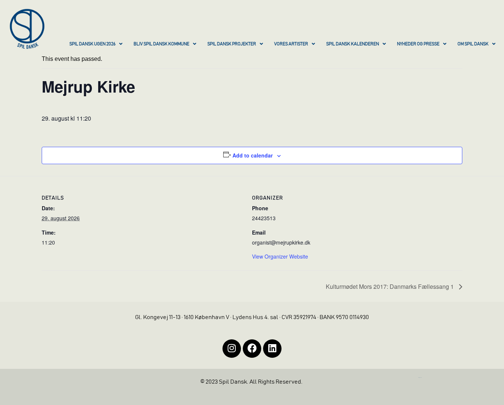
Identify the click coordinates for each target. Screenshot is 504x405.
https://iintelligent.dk (420, 377)
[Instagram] (231, 348)
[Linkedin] (272, 348)
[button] (96, 45)
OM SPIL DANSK (473, 44)
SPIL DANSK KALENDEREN (352, 44)
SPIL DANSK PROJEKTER (231, 44)
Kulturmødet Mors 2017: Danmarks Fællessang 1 (390, 286)
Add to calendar (252, 155)
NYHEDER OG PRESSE (418, 44)
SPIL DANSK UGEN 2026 (92, 44)
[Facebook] (252, 348)
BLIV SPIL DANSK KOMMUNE (161, 44)
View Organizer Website (280, 256)
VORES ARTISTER (291, 44)
